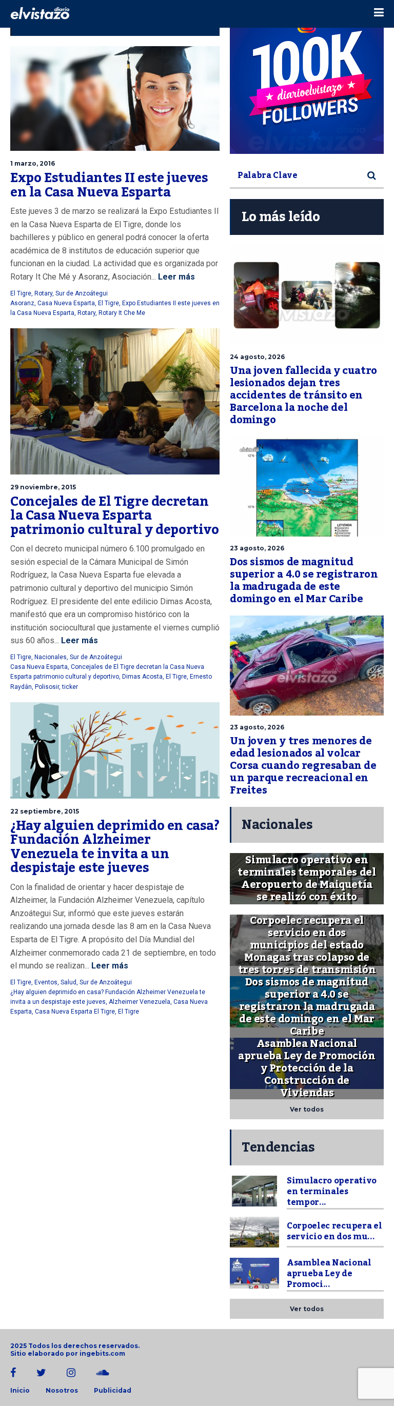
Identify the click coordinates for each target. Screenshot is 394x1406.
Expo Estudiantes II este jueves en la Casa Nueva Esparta (109, 185)
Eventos (45, 982)
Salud (68, 982)
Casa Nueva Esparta (66, 303)
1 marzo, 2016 (32, 163)
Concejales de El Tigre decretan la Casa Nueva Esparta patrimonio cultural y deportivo (114, 516)
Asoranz (22, 303)
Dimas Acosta (142, 676)
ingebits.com (102, 1353)
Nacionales (50, 657)
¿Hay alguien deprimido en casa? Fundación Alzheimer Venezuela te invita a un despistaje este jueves (115, 847)
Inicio (20, 1390)
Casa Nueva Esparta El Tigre (75, 1011)
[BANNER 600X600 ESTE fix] (307, 77)
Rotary (43, 293)
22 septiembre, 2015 (44, 811)
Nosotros (62, 1390)
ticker (70, 686)
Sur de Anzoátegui (81, 293)
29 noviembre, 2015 (43, 487)
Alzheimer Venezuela (139, 1001)
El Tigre (20, 293)
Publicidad (112, 1390)
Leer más (175, 277)
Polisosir (47, 686)
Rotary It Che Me (121, 312)
